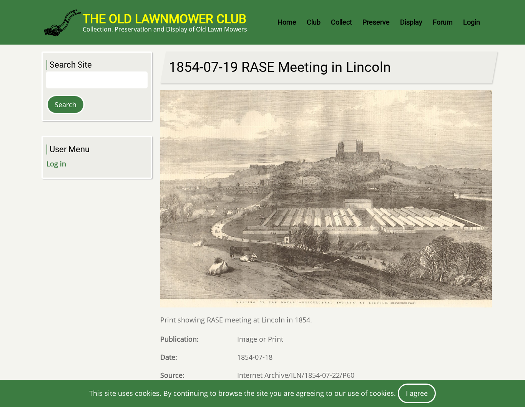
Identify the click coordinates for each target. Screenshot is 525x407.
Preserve (376, 22)
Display (411, 22)
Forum (443, 22)
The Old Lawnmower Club (164, 19)
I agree (417, 393)
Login (471, 22)
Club (314, 22)
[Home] (62, 22)
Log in (56, 163)
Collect (341, 22)
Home (286, 22)
